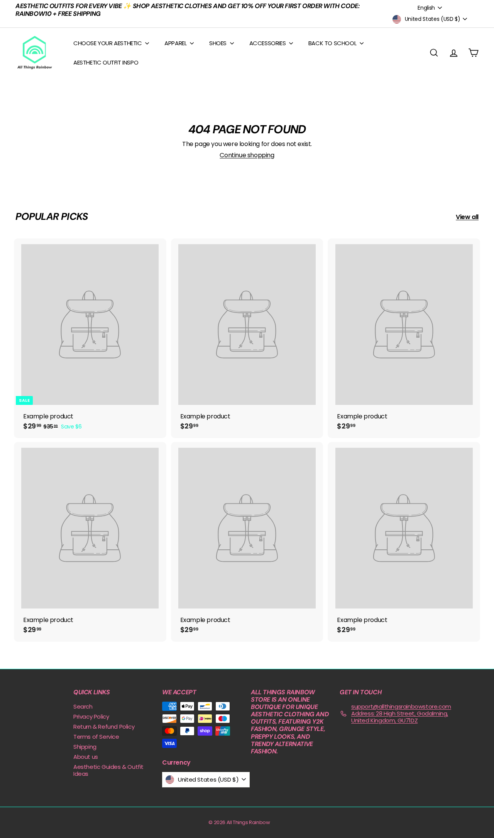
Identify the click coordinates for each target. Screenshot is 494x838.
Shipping (84, 747)
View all (467, 217)
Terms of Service (96, 737)
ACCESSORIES (268, 43)
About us (85, 757)
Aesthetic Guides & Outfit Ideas (108, 770)
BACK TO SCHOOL (333, 43)
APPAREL (176, 43)
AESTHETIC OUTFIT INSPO (105, 62)
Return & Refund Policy (103, 726)
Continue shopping (247, 155)
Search (83, 706)
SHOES (218, 43)
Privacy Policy (91, 716)
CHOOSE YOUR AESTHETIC (108, 43)
